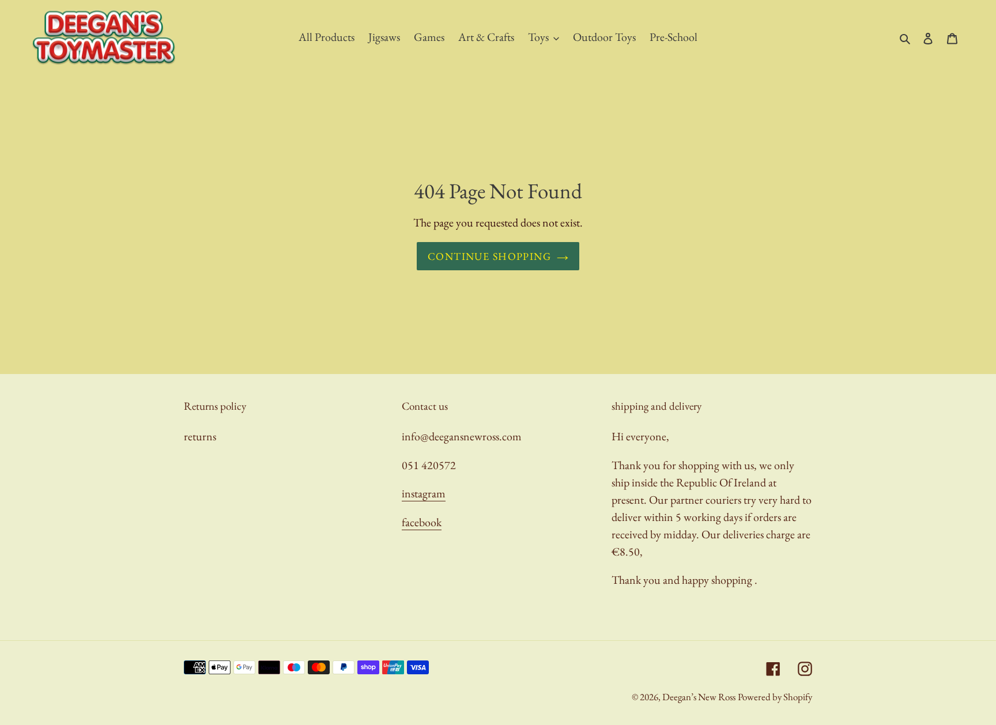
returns (200, 436)
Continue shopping (489, 256)
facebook (422, 522)
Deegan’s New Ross (698, 696)
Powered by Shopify (775, 696)
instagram (424, 493)
